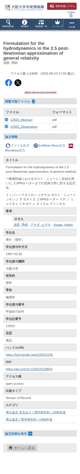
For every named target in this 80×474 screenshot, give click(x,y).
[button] (8, 24)
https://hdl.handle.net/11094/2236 (29, 355)
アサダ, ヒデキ (40, 225)
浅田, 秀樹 (21, 225)
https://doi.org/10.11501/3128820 (29, 369)
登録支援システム (65, 6)
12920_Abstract (21, 120)
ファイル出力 (20, 145)
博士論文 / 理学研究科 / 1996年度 (29, 419)
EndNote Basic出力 (51, 145)
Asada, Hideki (63, 225)
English (71, 12)
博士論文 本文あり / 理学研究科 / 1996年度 (36, 412)
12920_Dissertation (24, 126)
